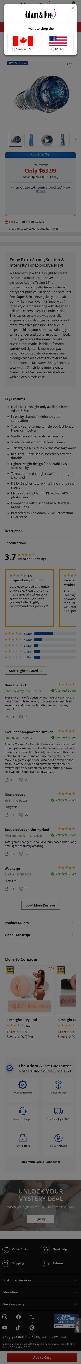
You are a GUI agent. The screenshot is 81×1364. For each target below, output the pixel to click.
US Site (59, 49)
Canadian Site (25, 49)
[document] (40, 29)
